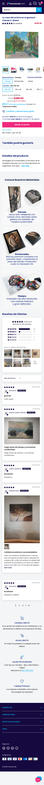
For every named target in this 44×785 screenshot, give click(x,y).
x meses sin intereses (14, 104)
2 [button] (19, 605)
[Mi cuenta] (30, 3)
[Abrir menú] (3, 4)
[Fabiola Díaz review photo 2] (6, 546)
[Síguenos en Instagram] (8, 748)
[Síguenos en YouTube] (16, 748)
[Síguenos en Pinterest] (12, 748)
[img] (9, 387)
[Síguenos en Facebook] (3, 748)
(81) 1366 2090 (27, 670)
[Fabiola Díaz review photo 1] (22, 519)
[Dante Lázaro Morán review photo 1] (22, 430)
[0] (39, 3)
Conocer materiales (34, 77)
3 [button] (22, 605)
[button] (7, 23)
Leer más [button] (8, 567)
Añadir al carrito (22, 124)
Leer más (25, 166)
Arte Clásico (7, 130)
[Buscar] (39, 9)
